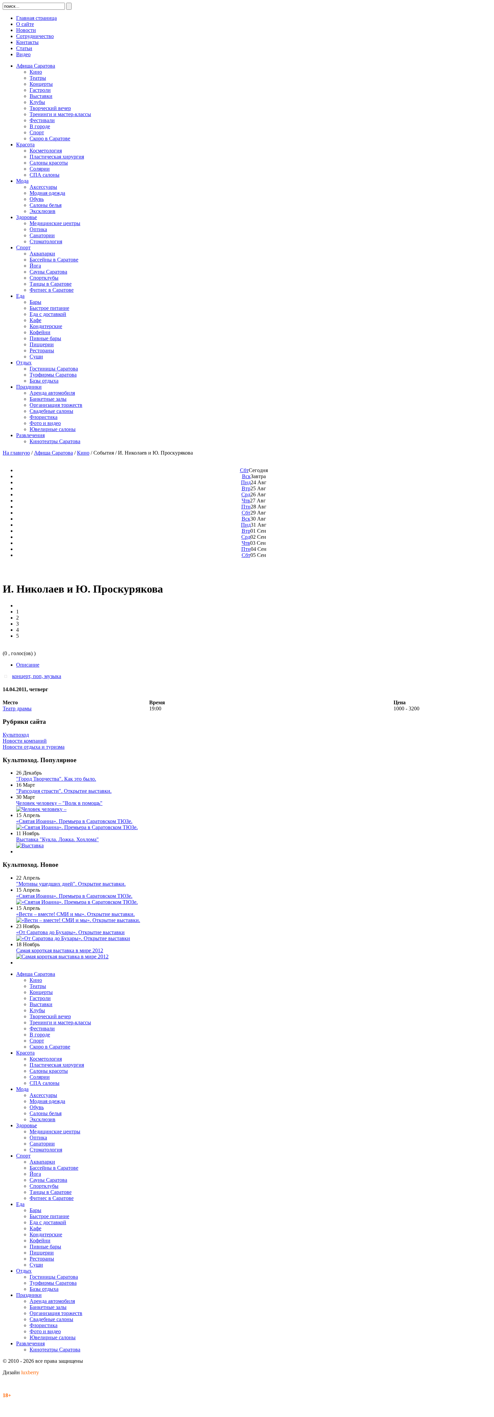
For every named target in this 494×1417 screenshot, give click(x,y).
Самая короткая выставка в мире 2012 (59, 950)
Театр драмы (17, 708)
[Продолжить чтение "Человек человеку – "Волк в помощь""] (41, 809)
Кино (83, 453)
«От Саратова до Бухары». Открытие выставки (70, 932)
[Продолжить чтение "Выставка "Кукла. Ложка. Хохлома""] (30, 845)
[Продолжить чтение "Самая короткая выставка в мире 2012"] (62, 956)
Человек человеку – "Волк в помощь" (59, 803)
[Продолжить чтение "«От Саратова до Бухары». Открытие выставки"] (73, 938)
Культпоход (16, 735)
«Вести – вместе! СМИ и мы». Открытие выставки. (75, 914)
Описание (27, 665)
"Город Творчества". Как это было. (56, 779)
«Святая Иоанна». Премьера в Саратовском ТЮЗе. (74, 821)
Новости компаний (25, 741)
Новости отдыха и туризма (34, 747)
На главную (16, 453)
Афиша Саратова (53, 453)
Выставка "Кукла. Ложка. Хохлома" (57, 839)
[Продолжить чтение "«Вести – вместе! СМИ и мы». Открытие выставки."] (78, 920)
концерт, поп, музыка (36, 676)
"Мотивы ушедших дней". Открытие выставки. (71, 884)
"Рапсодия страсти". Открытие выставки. (64, 791)
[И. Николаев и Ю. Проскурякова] (7, 676)
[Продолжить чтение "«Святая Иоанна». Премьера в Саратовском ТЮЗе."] (77, 827)
